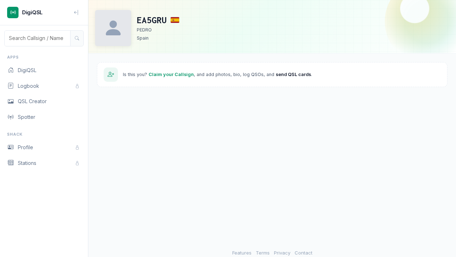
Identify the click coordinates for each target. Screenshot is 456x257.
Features (242, 253)
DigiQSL (27, 70)
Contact (303, 253)
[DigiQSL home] (13, 12)
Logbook (28, 86)
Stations (27, 163)
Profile (25, 147)
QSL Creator (32, 101)
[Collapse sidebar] (76, 12)
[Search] (76, 38)
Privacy (282, 253)
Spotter (26, 117)
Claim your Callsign (171, 74)
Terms (263, 253)
